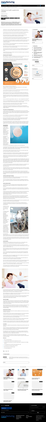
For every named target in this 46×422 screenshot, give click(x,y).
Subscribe (38, 5)
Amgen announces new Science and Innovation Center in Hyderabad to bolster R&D (38, 50)
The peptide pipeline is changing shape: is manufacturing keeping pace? (38, 57)
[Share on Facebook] (8, 351)
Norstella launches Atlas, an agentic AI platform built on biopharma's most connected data (38, 53)
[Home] (2, 7)
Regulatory (13, 381)
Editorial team (19, 5)
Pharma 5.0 (9, 5)
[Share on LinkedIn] (6, 351)
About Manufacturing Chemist (20, 415)
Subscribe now (34, 394)
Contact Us (17, 418)
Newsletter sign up (18, 417)
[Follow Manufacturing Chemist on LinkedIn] (38, 412)
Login (43, 5)
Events (12, 5)
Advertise (27, 415)
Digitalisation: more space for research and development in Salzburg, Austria (38, 55)
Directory (15, 5)
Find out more (3, 412)
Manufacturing (40, 381)
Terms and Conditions (29, 416)
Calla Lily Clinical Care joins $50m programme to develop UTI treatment (38, 48)
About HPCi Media (18, 416)
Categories (5, 5)
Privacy (27, 417)
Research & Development (39, 369)
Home (2, 5)
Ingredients (13, 369)
